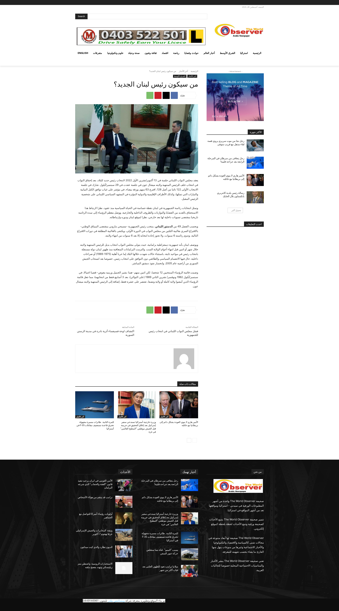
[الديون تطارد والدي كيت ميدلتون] (123, 551)
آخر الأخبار (183, 71)
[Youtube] (242, 3)
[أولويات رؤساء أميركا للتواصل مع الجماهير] (123, 518)
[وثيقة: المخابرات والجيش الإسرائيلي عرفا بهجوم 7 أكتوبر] (123, 535)
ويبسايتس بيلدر (116, 600)
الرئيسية (194, 71)
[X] (251, 3)
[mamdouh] (184, 358)
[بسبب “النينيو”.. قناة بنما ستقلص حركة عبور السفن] (189, 554)
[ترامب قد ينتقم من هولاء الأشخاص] (123, 502)
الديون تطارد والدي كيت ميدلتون (96, 547)
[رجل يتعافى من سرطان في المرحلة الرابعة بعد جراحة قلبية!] (255, 163)
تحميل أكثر (236, 210)
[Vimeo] (246, 3)
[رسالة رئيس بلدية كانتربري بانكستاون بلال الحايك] (255, 197)
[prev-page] (194, 440)
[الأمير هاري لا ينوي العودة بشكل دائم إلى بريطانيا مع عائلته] (178, 404)
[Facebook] (261, 3)
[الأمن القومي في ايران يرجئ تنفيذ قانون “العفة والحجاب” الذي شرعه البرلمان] (123, 485)
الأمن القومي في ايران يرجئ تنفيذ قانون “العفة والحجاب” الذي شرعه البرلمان (95, 484)
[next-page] (189, 440)
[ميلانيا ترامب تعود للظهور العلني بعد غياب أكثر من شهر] (189, 571)
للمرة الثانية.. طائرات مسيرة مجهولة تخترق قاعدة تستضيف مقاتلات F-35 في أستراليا (95, 425)
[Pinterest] (158, 95)
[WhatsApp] (149, 95)
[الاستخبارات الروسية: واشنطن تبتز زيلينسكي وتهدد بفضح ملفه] (123, 568)
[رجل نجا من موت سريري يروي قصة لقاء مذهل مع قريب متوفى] (255, 145)
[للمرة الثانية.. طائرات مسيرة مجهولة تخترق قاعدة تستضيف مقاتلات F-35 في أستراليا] (94, 404)
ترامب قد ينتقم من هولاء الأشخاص (95, 497)
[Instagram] (256, 3)
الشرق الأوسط (179, 76)
